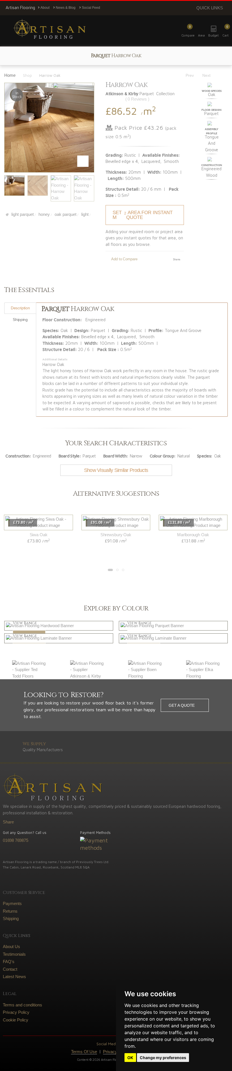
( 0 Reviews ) (137, 99)
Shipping (11, 918)
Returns (10, 911)
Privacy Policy (16, 1012)
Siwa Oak (39, 534)
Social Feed (90, 8)
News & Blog (65, 8)
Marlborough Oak (193, 534)
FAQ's (8, 961)
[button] (225, 31)
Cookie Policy (15, 1019)
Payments (12, 903)
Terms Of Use (84, 1051)
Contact (10, 969)
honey (43, 214)
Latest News (14, 976)
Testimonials (14, 954)
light (84, 214)
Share (8, 821)
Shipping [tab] (20, 319)
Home (10, 75)
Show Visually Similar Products (116, 470)
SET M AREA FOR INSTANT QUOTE (143, 215)
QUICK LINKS (209, 7)
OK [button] (130, 1057)
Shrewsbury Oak (115, 534)
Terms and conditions (22, 1004)
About (45, 8)
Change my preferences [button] (163, 1057)
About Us (11, 946)
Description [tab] (20, 308)
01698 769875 (15, 840)
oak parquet (64, 214)
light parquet (22, 214)
